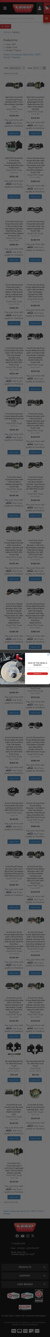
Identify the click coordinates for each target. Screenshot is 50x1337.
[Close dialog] (48, 654)
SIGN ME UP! (37, 673)
